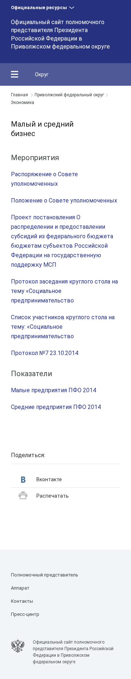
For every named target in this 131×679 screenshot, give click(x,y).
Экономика (22, 102)
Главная (19, 94)
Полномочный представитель (44, 575)
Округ (42, 74)
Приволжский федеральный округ (69, 94)
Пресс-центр (25, 614)
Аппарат (20, 588)
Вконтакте (49, 479)
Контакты (22, 601)
